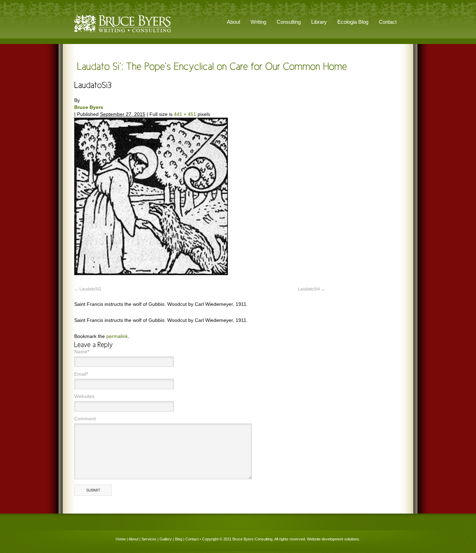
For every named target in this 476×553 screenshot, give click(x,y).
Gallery (166, 539)
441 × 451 (185, 114)
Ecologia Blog (352, 22)
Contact (388, 22)
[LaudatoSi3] (151, 273)
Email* (81, 374)
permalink (117, 336)
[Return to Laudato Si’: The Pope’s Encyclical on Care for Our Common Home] (210, 66)
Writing (258, 22)
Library (319, 22)
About (133, 539)
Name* (81, 351)
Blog (178, 539)
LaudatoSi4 (309, 289)
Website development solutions (333, 539)
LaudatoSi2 (90, 289)
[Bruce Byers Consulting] (122, 33)
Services (148, 539)
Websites (84, 396)
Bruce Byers (88, 107)
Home (121, 539)
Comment (85, 418)
